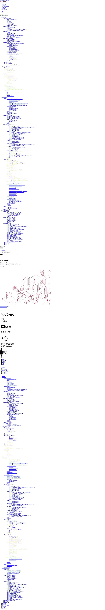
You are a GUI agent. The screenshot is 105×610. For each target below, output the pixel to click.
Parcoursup (11, 107)
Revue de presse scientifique (11, 220)
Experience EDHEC (10, 196)
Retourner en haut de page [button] (4, 306)
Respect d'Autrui (9, 82)
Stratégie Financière (12, 188)
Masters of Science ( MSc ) (9, 124)
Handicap (8, 441)
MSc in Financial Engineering (14, 129)
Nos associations (9, 71)
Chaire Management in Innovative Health (14, 238)
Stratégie (8, 32)
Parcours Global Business (13, 101)
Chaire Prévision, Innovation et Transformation (15, 239)
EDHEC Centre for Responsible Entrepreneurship (15, 229)
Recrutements (9, 222)
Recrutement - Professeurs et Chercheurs (14, 65)
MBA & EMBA (7, 159)
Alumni (3, 8)
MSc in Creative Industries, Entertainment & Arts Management (19, 132)
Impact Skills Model (12, 58)
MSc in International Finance (14, 130)
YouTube (3, 362)
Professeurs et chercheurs (11, 218)
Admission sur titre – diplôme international (14, 118)
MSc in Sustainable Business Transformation (16, 138)
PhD (5, 206)
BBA (5, 98)
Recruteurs (4, 5)
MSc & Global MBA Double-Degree (15, 156)
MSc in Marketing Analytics (13, 135)
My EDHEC (4, 9)
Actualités (8, 60)
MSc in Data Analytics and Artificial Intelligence (17, 147)
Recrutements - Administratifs (12, 64)
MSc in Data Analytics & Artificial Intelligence (17, 133)
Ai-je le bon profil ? (12, 202)
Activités (10, 55)
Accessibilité (4, 373)
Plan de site (4, 372)
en (2, 12)
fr (2, 11)
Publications (11, 56)
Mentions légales (5, 370)
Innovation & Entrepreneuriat (12, 150)
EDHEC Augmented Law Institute (13, 224)
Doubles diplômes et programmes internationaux (15, 35)
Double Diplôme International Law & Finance (17, 104)
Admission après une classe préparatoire (13, 116)
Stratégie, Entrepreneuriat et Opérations (13, 214)
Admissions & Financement (11, 168)
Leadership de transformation (14, 189)
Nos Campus (6, 90)
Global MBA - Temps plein (13, 176)
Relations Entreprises (8, 42)
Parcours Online (11, 102)
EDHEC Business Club (13, 47)
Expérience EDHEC (10, 165)
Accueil (3, 250)
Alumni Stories (9, 172)
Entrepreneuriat (7, 26)
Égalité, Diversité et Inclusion (9, 75)
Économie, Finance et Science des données (14, 213)
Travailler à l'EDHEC (8, 63)
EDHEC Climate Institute (11, 225)
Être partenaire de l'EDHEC (11, 46)
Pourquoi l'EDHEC (12, 167)
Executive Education (8, 174)
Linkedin (3, 361)
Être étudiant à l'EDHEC (11, 39)
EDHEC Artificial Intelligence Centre (13, 228)
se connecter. (2, 266)
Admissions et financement (11, 106)
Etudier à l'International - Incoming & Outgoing (15, 448)
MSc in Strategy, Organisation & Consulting (16, 137)
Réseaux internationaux (11, 36)
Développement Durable (11, 143)
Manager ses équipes (12, 194)
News (8, 474)
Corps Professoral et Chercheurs (9, 217)
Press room (4, 7)
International (6, 31)
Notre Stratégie (9, 22)
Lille (7, 91)
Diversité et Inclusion (10, 76)
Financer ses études (7, 83)
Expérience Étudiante (6, 66)
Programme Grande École (8, 115)
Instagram (4, 360)
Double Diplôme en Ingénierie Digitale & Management (18, 103)
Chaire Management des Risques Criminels (14, 237)
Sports (5, 73)
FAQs (10, 170)
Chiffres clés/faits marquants (11, 19)
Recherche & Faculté (5, 210)
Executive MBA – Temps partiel (12, 161)
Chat (3, 363)
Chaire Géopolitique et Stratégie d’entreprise (14, 241)
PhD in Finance (9, 207)
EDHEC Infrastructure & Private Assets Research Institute (17, 226)
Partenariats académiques (11, 447)
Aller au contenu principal (4, 0)
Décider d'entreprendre (13, 195)
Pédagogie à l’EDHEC (10, 221)
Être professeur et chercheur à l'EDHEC (13, 41)
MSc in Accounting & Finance (14, 126)
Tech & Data (9, 146)
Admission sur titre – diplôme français (13, 117)
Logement (6, 444)
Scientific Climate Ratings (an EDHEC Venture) (15, 233)
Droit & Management (10, 152)
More (3, 364)
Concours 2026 (9, 119)
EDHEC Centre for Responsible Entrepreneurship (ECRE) (17, 29)
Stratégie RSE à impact (13, 187)
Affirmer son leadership (13, 193)
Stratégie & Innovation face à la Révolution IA (17, 185)
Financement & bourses (13, 110)
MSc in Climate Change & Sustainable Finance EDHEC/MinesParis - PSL (22, 127)
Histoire (8, 20)
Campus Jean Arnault (10, 96)
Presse (3, 368)
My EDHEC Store (5, 6)
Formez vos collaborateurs (11, 52)
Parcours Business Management (14, 100)
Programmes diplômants (11, 538)
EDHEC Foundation (8, 62)
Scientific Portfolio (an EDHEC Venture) (14, 232)
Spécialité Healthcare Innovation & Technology (17, 162)
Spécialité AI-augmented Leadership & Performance (18, 163)
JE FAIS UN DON (3, 14)
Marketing (8, 140)
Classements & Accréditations (12, 25)
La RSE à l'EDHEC (10, 23)
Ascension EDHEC (12, 80)
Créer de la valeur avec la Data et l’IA (15, 186)
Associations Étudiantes (8, 69)
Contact (3, 367)
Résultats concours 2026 (13, 120)
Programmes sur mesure (11, 203)
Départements (6, 211)
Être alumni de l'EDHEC (11, 40)
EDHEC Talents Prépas (13, 79)
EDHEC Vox (6, 244)
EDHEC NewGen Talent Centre (12, 230)
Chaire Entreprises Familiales (12, 236)
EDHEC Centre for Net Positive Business (14, 231)
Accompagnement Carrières (9, 68)
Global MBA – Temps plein (11, 160)
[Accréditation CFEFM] (4, 341)
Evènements (9, 61)
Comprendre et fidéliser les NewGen (13, 54)
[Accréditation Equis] (4, 322)
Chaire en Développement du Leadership (14, 234)
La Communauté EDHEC (8, 38)
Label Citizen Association (11, 70)
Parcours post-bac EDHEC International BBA (15, 99)
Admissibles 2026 (12, 121)
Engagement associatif (10, 72)
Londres (8, 94)
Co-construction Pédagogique (14, 50)
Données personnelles (6, 371)
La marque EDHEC (10, 24)
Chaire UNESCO (10, 240)
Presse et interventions (12, 57)
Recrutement (4, 369)
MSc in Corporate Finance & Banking (15, 128)
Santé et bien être (7, 74)
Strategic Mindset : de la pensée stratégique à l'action (18, 191)
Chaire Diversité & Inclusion (11, 235)
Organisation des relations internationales (14, 37)
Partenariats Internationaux (13, 49)
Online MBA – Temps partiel (12, 164)
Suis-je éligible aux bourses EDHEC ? (15, 169)
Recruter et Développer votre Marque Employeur (15, 43)
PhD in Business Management (12, 208)
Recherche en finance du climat (9, 242)
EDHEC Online (7, 209)
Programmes (9, 28)
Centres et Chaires (7, 223)
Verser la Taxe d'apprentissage (12, 51)
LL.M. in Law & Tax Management (15, 139)
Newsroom (4, 4)
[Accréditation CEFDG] (6, 335)
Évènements (9, 158)
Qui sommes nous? (7, 18)
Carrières (8, 111)
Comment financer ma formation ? (15, 200)
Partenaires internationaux (11, 33)
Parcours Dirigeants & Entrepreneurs (15, 183)
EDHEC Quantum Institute (11, 227)
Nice (7, 93)
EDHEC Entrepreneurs (11, 27)
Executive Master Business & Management (16, 539)
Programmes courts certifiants (12, 184)
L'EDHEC (4, 17)
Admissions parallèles (12, 109)
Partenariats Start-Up (12, 48)
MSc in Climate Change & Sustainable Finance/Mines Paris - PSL (20, 155)
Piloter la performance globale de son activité (16, 192)
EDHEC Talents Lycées (13, 78)
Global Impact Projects (10, 34)
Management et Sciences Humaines (13, 215)
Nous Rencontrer (9, 112)
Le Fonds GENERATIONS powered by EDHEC (15, 30)
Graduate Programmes (12, 59)
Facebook (4, 359)
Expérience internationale (8, 445)
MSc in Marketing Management (14, 136)
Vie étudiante (6, 67)
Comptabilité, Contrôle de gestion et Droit (14, 212)
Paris (7, 92)
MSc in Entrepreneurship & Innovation (15, 134)
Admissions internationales (13, 108)
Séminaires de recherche (11, 219)
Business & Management (11, 131)
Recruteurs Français (12, 44)
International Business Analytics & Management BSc (18, 105)
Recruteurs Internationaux (13, 45)
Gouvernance (9, 21)
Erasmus (8, 446)
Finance (8, 125)
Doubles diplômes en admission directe (13, 154)
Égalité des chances (10, 77)
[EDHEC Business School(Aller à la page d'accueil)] (3, 2)
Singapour (8, 95)
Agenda (8, 123)
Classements (11, 166)
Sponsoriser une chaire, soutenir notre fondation (15, 53)
